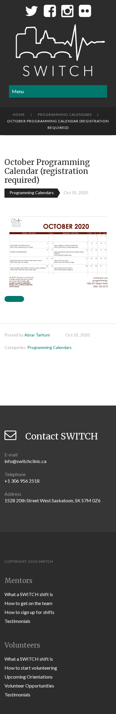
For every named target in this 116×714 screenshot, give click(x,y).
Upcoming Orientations (28, 676)
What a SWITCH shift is (28, 594)
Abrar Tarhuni (37, 334)
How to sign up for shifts (29, 612)
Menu (18, 91)
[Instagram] (67, 12)
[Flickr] (85, 12)
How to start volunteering (30, 668)
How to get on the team (28, 603)
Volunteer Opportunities (29, 685)
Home (19, 114)
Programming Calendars (65, 114)
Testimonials (17, 621)
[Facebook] (50, 12)
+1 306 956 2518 (22, 481)
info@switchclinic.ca (25, 461)
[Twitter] (31, 12)
